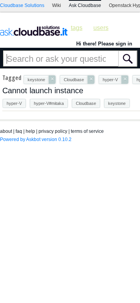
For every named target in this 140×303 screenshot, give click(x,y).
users (100, 27)
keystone (117, 103)
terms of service (87, 131)
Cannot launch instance (42, 90)
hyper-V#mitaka (49, 103)
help (30, 131)
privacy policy (52, 131)
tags (76, 27)
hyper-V (14, 103)
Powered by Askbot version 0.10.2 (36, 139)
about (6, 131)
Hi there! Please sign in (104, 44)
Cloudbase (86, 103)
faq (19, 131)
